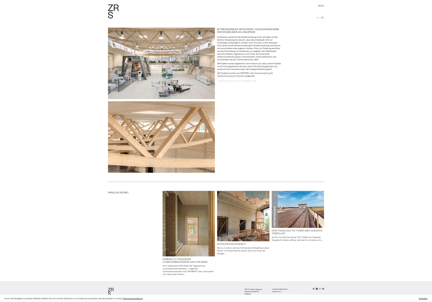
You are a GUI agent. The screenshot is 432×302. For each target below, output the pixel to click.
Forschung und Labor (175, 3)
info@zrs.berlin (276, 291)
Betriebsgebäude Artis (268, 66)
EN (318, 17)
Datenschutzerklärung (133, 298)
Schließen (423, 298)
